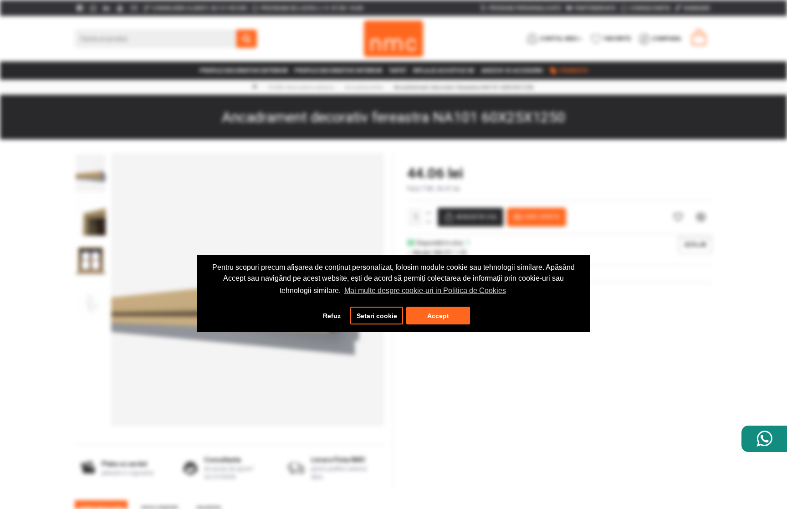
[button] (90, 155)
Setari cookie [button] (377, 315)
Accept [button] (438, 315)
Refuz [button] (332, 315)
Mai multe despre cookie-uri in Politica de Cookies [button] (425, 290)
